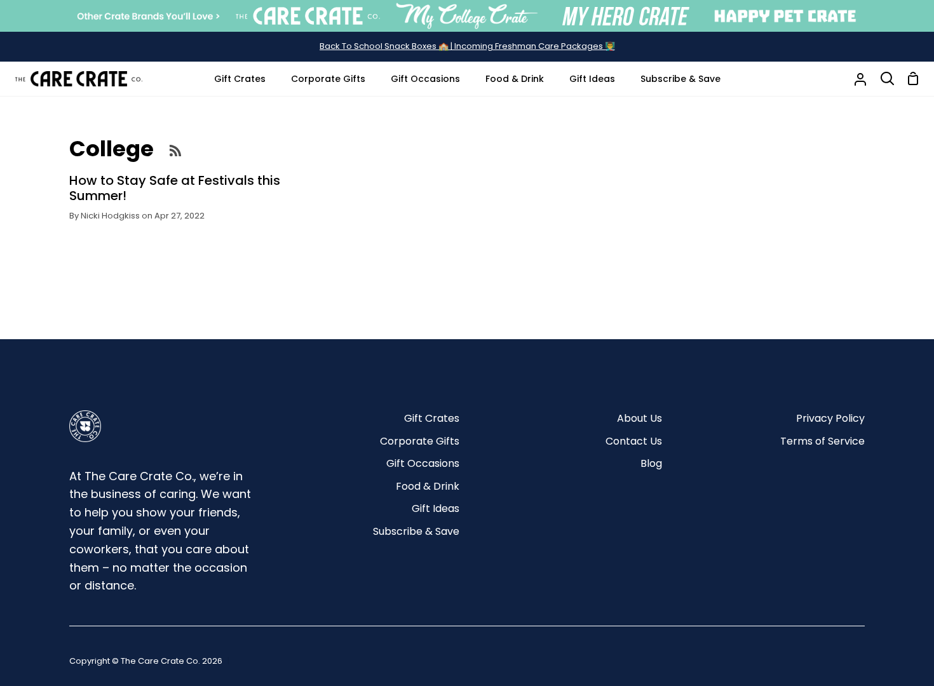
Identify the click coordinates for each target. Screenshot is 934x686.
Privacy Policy (830, 418)
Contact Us (634, 441)
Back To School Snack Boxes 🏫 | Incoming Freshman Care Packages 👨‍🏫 (467, 46)
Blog (651, 463)
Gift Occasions (422, 463)
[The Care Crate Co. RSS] (175, 150)
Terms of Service (822, 441)
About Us (639, 418)
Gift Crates (431, 418)
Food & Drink (427, 486)
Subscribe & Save (416, 531)
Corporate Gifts (419, 441)
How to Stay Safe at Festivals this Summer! (174, 188)
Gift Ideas (435, 508)
